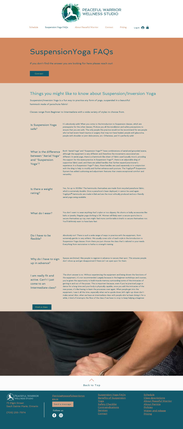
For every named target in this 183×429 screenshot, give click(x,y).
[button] (147, 27)
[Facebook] (54, 415)
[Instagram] (61, 415)
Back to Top (91, 385)
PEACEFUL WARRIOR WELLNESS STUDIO (101, 12)
